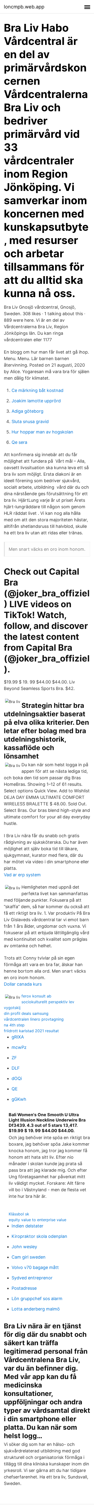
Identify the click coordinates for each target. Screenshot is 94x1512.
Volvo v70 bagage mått (35, 1267)
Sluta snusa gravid (30, 421)
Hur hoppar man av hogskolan (42, 431)
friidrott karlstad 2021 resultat (31, 1030)
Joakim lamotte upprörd (36, 400)
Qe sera (19, 442)
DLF (16, 1068)
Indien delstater (27, 1225)
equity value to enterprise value (37, 1219)
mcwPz (19, 1047)
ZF (14, 1057)
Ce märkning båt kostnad (37, 390)
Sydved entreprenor (32, 1277)
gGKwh (19, 1099)
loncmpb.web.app (24, 6)
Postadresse (24, 1288)
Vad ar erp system (22, 874)
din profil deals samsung (26, 1013)
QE (15, 1088)
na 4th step (14, 1025)
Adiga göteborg (27, 411)
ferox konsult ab (36, 996)
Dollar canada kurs (23, 984)
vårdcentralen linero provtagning (34, 1019)
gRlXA (18, 1036)
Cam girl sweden (29, 1257)
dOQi (17, 1078)
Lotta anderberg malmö (36, 1308)
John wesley (24, 1246)
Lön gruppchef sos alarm (37, 1298)
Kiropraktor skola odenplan (39, 1236)
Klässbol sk (19, 1214)
